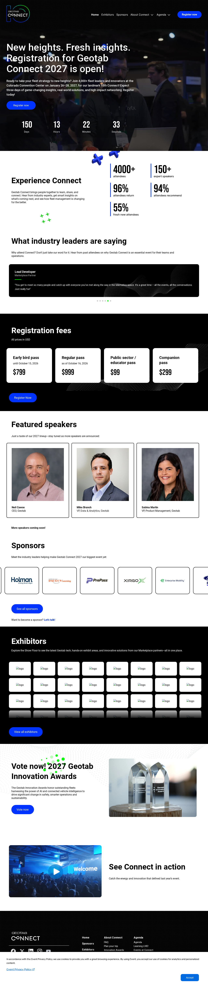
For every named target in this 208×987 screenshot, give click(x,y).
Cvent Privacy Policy (19, 969)
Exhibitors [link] (107, 14)
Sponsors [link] (122, 14)
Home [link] (95, 14)
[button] (142, 14)
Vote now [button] (23, 809)
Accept (190, 977)
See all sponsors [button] (27, 609)
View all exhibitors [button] (25, 732)
